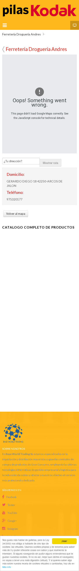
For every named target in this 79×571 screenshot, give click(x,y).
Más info (6, 567)
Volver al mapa (3, 49)
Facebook (11, 497)
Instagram (12, 528)
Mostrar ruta (50, 163)
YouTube (12, 513)
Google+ (12, 521)
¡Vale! (64, 541)
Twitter (11, 505)
